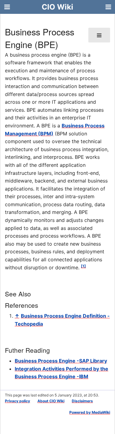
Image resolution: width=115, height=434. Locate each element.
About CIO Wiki (50, 401)
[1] (83, 266)
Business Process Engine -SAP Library (61, 361)
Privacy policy (17, 401)
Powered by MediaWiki (89, 412)
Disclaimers (82, 401)
